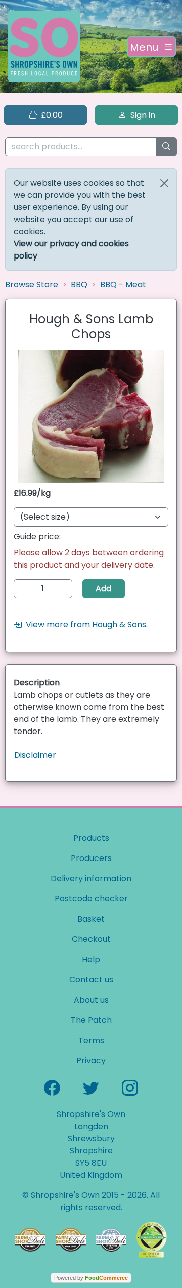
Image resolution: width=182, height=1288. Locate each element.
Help (91, 959)
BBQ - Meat (123, 284)
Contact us (91, 979)
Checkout (91, 939)
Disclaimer (35, 755)
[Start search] (166, 147)
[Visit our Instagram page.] (130, 1087)
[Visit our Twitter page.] (91, 1087)
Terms (91, 1040)
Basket (91, 919)
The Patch (91, 1020)
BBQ (79, 284)
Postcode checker (91, 899)
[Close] (164, 183)
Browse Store (31, 284)
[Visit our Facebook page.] (52, 1087)
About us (91, 1000)
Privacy (91, 1060)
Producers (91, 858)
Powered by (91, 1278)
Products (91, 838)
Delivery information (91, 878)
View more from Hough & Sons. (85, 624)
